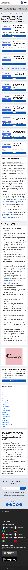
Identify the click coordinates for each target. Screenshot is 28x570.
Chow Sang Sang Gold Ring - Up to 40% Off (18, 85)
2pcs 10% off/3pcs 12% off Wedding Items (19, 58)
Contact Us (4, 519)
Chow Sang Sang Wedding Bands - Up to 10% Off (18, 97)
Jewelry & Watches (10, 13)
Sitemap (16, 519)
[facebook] (10, 504)
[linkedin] (14, 504)
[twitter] (7, 504)
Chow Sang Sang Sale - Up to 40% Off (18, 108)
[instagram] (20, 504)
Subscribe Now (14, 380)
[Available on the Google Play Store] (9, 559)
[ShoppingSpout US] (5, 2)
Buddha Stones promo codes (9, 215)
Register (23, 488)
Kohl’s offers (16, 217)
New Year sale (5, 201)
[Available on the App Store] (9, 553)
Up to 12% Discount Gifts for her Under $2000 (19, 43)
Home (2, 13)
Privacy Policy (17, 514)
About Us (16, 517)
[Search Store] (22, 2)
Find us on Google (6, 521)
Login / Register (5, 514)
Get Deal (14, 36)
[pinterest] (17, 504)
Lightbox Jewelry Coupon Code (17, 68)
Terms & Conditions (6, 517)
